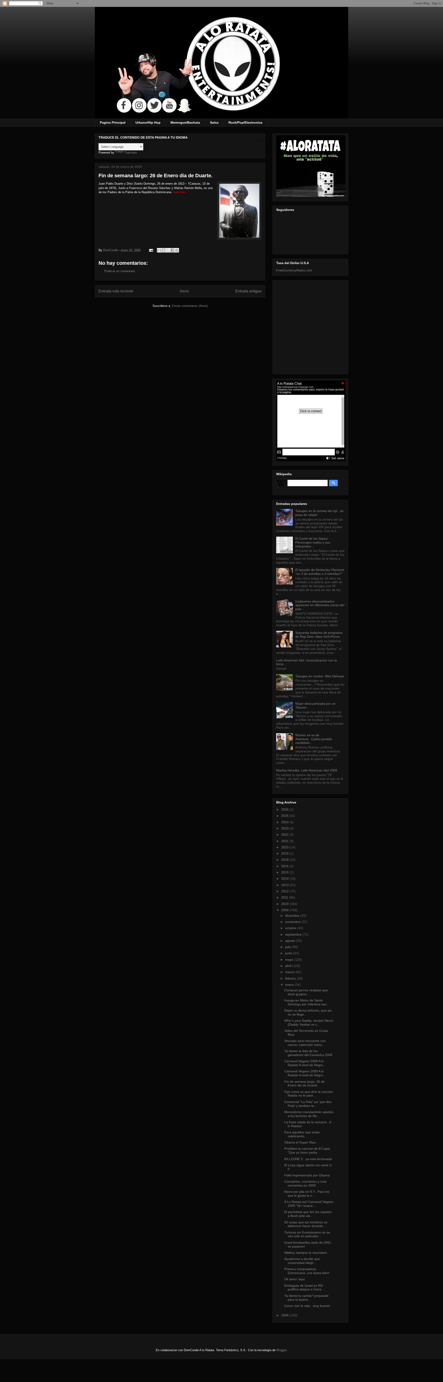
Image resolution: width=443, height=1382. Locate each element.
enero (290, 984)
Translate (130, 152)
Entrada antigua (248, 291)
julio (288, 947)
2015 (285, 872)
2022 (285, 834)
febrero (291, 978)
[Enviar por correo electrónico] (159, 250)
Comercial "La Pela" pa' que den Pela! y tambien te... (308, 1104)
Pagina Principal (113, 122)
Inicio (184, 291)
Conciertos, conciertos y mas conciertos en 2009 (305, 1183)
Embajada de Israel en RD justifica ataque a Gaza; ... (305, 1287)
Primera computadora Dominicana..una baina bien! (306, 1271)
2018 (285, 859)
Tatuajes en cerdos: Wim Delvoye (319, 676)
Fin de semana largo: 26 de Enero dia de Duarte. (304, 1083)
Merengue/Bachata (185, 122)
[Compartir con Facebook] (172, 250)
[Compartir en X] (168, 250)
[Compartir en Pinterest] (176, 250)
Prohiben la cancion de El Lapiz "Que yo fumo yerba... (307, 1150)
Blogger (281, 1350)
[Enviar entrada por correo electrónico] (150, 250)
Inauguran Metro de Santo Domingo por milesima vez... (306, 1002)
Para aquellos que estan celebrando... (302, 1134)
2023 (285, 828)
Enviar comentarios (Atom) (190, 306)
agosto (290, 941)
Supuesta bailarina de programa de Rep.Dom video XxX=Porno (318, 634)
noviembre (293, 922)
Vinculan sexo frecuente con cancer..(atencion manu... (305, 1043)
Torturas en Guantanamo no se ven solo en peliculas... (307, 1234)
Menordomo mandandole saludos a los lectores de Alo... (308, 1114)
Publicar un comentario (119, 271)
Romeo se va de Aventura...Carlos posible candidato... (313, 739)
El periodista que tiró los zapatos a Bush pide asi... (308, 1214)
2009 (285, 910)
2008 (285, 1315)
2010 (285, 904)
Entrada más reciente (116, 291)
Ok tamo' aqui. (294, 1279)
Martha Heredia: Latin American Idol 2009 (306, 770)
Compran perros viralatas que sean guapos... (306, 992)
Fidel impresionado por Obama (307, 1175)
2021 (285, 841)
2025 (285, 816)
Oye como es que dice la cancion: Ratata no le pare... (309, 1093)
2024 (285, 822)
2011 (285, 897)
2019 (285, 853)
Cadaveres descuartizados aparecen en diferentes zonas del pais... (319, 605)
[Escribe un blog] (163, 250)
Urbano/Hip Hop (148, 122)
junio (289, 953)
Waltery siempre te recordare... (306, 1252)
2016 (285, 866)
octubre (291, 928)
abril (288, 966)
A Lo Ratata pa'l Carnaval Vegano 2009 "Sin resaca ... (308, 1203)
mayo (289, 959)
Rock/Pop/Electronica (245, 122)
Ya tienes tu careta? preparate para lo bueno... (306, 1297)
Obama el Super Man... (301, 1142)
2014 (285, 878)
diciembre (292, 915)
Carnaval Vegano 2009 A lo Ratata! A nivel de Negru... (305, 1063)
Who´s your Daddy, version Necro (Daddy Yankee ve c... (308, 1022)
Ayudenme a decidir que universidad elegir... (302, 1261)
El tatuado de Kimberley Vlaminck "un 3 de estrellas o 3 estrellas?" (319, 572)
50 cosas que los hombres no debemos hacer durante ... (305, 1224)
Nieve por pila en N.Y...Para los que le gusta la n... (306, 1193)
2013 (285, 885)
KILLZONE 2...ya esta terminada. (308, 1159)
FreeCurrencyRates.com (294, 270)
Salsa (214, 122)
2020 (285, 847)
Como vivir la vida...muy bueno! (307, 1306)
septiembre (293, 934)
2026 (285, 809)
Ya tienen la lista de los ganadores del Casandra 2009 (308, 1053)
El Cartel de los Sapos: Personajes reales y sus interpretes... (312, 542)
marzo (290, 972)
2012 (285, 891)
